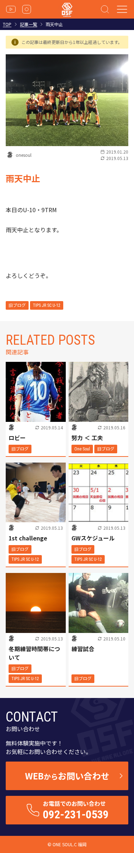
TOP (7, 24)
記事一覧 (28, 24)
